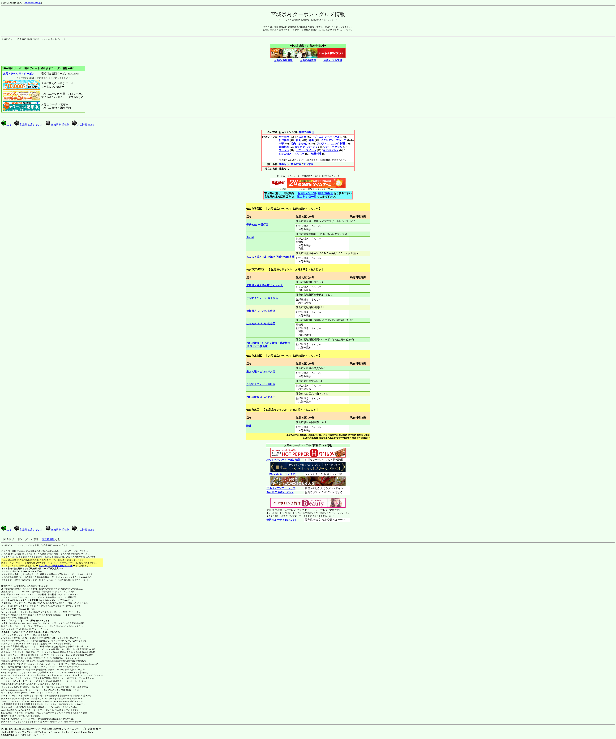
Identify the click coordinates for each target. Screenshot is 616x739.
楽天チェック (28, 698)
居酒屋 (302, 136)
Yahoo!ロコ (67, 600)
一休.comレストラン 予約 (281, 474)
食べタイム (6, 692)
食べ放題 (308, 164)
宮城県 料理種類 (60, 124)
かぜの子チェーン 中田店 (260, 384)
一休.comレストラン (25, 609)
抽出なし (284, 164)
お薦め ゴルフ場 (332, 60)
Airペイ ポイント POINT (74, 701)
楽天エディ (6, 698)
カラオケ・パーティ (306, 147)
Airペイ (20, 701)
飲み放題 (296, 164)
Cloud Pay (35, 672)
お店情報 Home (85, 124)
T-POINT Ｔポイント (65, 675)
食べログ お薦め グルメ (280, 492)
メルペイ (61, 713)
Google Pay (12, 672)
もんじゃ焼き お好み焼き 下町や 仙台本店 (270, 256)
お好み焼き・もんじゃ (291, 153)
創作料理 (284, 140)
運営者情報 (48, 539)
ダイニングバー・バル (327, 136)
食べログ (5, 620)
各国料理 (284, 147)
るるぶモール (7, 632)
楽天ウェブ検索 (23, 669)
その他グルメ (330, 150)
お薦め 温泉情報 (283, 60)
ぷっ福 (250, 237)
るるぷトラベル (32, 721)
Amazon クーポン (21, 692)
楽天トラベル (7, 721)
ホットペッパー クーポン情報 (283, 459)
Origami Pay (56, 707)
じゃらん (19, 721)
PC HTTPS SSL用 (33, 2)
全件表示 (284, 136)
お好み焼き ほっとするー (260, 397)
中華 (281, 143)
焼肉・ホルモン (300, 143)
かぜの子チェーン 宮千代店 (262, 298)
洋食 (311, 140)
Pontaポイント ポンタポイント (15, 675)
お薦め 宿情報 (308, 60)
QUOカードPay (34, 713)
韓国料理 (316, 153)
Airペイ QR (39, 701)
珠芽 (249, 425)
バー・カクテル (333, 147)
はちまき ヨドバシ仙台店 (260, 323)
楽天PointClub (52, 710)
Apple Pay (19, 710)
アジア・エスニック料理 (331, 143)
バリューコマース (71, 667)
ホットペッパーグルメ (11, 571)
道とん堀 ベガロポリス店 (260, 371)
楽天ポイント (56, 721)
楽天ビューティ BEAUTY (281, 519)
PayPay (74, 707)
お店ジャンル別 (307, 193)
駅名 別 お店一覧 (306, 196)
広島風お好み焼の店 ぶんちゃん (264, 285)
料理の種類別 (306, 132)
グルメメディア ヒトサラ (281, 488)
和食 (298, 140)
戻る (9, 124)
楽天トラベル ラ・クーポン (18, 73)
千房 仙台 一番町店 (257, 224)
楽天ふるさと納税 (78, 713)
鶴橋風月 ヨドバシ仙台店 (260, 310)
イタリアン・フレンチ (333, 140)
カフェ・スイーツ (306, 150)
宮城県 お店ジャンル (31, 124)
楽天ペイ (79, 695)
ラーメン (284, 150)
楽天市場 (57, 695)
